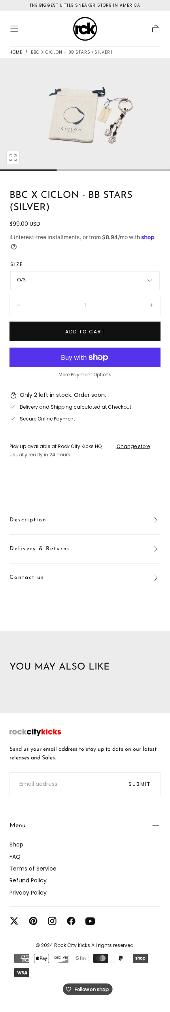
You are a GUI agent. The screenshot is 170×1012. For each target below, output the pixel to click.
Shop (16, 844)
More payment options (85, 375)
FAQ (15, 857)
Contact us (26, 577)
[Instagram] (52, 921)
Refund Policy (28, 880)
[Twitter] (14, 921)
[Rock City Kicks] (35, 732)
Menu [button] (17, 825)
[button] (14, 28)
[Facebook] (71, 921)
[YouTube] (90, 921)
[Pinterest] (33, 921)
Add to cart (85, 331)
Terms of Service (33, 868)
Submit (139, 784)
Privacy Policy (28, 893)
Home (15, 52)
